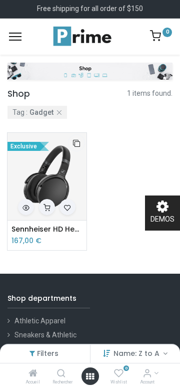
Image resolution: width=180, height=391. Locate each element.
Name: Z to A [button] (138, 353)
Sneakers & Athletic (45, 335)
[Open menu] (90, 376)
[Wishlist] (119, 374)
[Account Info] (147, 374)
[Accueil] (33, 374)
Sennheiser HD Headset (47, 229)
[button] (76, 142)
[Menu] (15, 36)
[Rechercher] (61, 374)
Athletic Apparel (40, 321)
